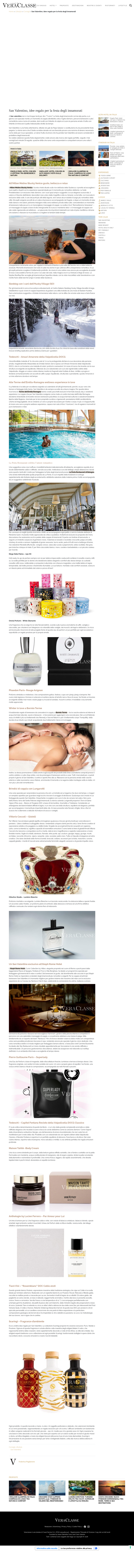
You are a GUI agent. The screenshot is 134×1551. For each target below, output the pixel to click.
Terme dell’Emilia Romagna (30, 392)
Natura (104, 210)
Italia (18, 168)
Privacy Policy (66, 1526)
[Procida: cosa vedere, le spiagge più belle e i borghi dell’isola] (103, 148)
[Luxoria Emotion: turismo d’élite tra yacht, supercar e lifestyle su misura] (82, 1488)
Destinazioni (78, 5)
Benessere (105, 183)
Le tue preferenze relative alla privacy (76, 1548)
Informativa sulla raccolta (47, 1548)
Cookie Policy (77, 1526)
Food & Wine (106, 175)
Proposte (64, 5)
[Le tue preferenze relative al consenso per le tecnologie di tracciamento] (130, 1547)
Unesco (101, 233)
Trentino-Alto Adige (27, 168)
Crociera (104, 188)
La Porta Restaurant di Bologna (81, 472)
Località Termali (108, 208)
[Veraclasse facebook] (84, 1526)
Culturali (105, 180)
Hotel (52, 5)
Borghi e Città (107, 205)
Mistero (101, 240)
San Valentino (16, 1450)
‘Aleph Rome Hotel (17, 969)
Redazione (48, 1526)
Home (11, 12)
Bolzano (13, 168)
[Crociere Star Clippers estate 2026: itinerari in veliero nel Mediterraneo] (52, 1488)
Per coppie (105, 193)
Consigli (27, 12)
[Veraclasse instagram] (88, 1526)
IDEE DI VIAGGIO (39, 5)
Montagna (105, 203)
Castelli (101, 235)
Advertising (57, 1526)
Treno (101, 238)
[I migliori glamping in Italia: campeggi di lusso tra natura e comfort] (81, 158)
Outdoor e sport (108, 178)
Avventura (105, 185)
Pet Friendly (103, 230)
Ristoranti (110, 5)
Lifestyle (122, 5)
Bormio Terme (61, 713)
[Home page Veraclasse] (19, 5)
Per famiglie (106, 190)
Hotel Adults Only (105, 228)
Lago (103, 213)
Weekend (102, 223)
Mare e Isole (106, 200)
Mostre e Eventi (94, 5)
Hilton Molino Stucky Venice (21, 188)
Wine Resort (103, 225)
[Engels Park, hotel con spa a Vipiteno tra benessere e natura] (23, 158)
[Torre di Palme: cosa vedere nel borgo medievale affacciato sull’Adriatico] (103, 155)
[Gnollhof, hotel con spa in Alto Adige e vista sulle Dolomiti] (52, 158)
